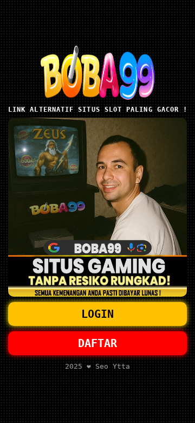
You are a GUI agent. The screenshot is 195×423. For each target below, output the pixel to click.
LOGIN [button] (97, 314)
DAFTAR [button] (97, 343)
